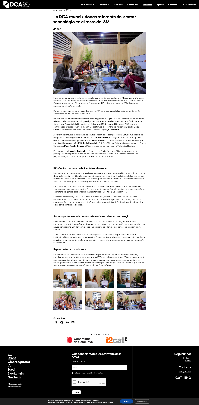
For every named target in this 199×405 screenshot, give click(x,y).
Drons (12, 357)
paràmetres (109, 402)
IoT (10, 354)
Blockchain (16, 373)
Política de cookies (14, 386)
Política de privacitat (15, 384)
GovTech (14, 377)
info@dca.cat (185, 371)
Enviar (76, 392)
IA (9, 365)
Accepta (127, 401)
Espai (11, 369)
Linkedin (187, 357)
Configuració (142, 401)
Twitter (188, 360)
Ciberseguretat (19, 361)
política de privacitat (95, 373)
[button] (56, 322)
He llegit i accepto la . (88, 373)
